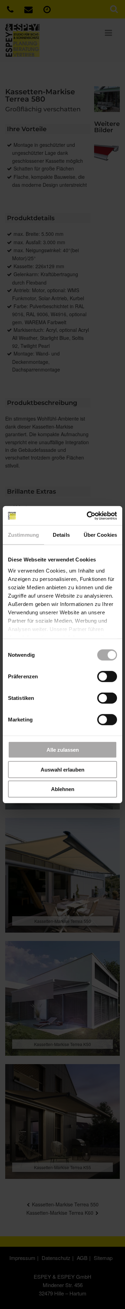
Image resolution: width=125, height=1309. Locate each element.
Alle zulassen (63, 750)
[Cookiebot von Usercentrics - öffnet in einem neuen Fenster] (88, 515)
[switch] (107, 676)
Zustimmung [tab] (23, 535)
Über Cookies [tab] (100, 535)
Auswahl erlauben (62, 769)
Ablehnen (62, 789)
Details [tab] (61, 535)
